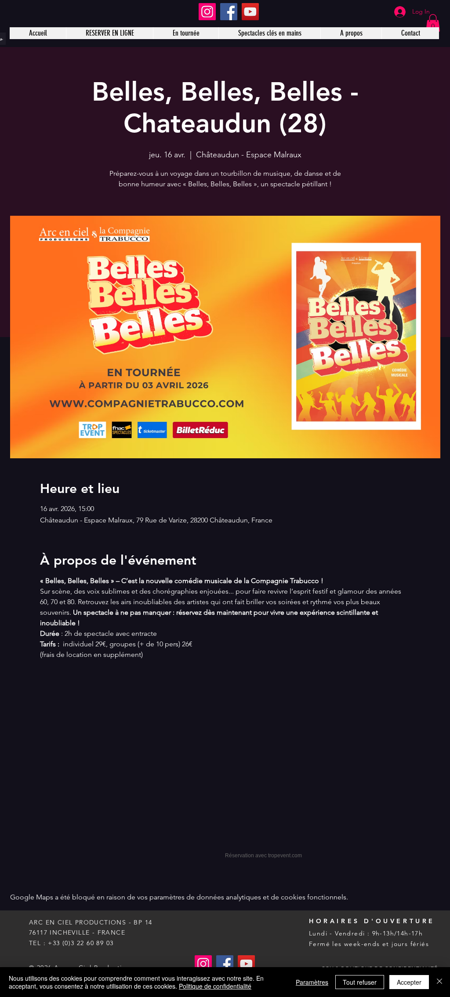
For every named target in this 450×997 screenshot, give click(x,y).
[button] (432, 23)
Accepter (409, 982)
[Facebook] (228, 11)
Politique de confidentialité (215, 986)
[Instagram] (207, 11)
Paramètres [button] (312, 982)
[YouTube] (250, 11)
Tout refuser (360, 982)
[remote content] (225, 767)
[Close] (439, 982)
